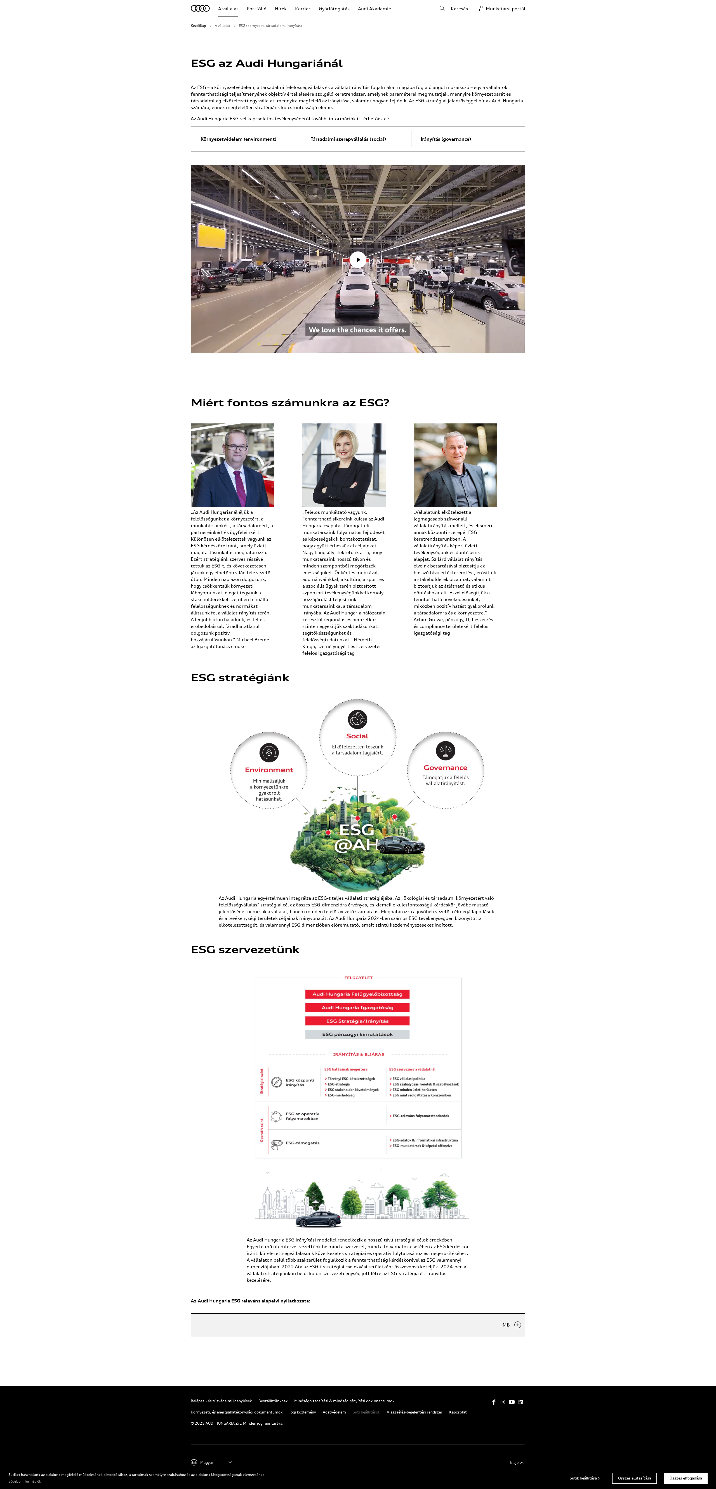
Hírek (281, 8)
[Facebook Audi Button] (493, 1402)
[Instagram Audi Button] (502, 1402)
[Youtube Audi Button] (511, 1402)
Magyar (206, 1462)
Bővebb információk (24, 1481)
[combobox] (437, 9)
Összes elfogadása (686, 1478)
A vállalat (228, 8)
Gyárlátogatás (334, 8)
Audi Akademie (374, 8)
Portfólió (257, 8)
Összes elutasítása (634, 1478)
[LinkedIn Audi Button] (520, 1402)
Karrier (302, 8)
